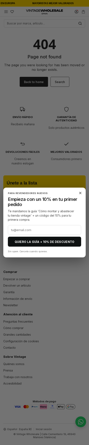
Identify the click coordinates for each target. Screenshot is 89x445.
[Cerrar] (80, 193)
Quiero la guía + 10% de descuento (45, 242)
